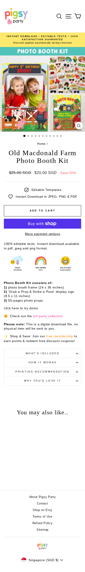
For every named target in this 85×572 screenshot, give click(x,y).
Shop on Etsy (42, 510)
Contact (42, 503)
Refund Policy (42, 523)
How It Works (43, 362)
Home (41, 143)
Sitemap (42, 529)
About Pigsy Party (42, 497)
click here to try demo (21, 308)
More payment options (42, 234)
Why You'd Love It (42, 380)
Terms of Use (42, 516)
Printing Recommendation (42, 371)
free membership (59, 336)
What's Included (42, 353)
